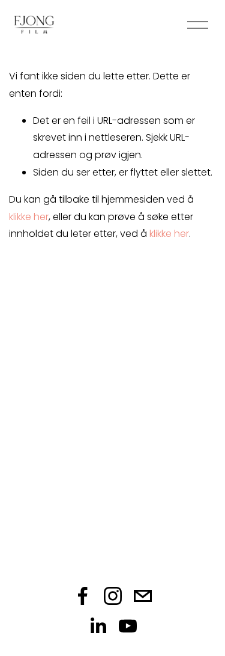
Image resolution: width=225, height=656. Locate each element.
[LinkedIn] (97, 626)
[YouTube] (127, 626)
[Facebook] (82, 595)
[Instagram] (112, 595)
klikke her (29, 217)
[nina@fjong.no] (142, 595)
